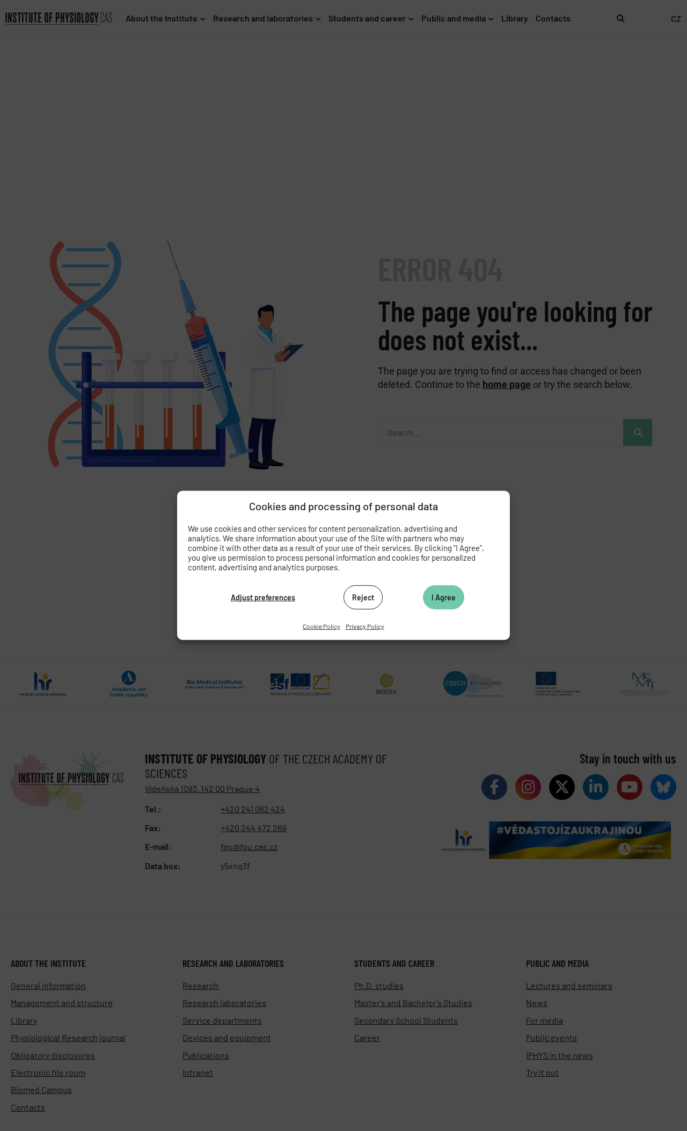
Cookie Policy (321, 626)
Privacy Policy (365, 626)
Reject (363, 596)
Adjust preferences (263, 596)
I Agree (444, 596)
